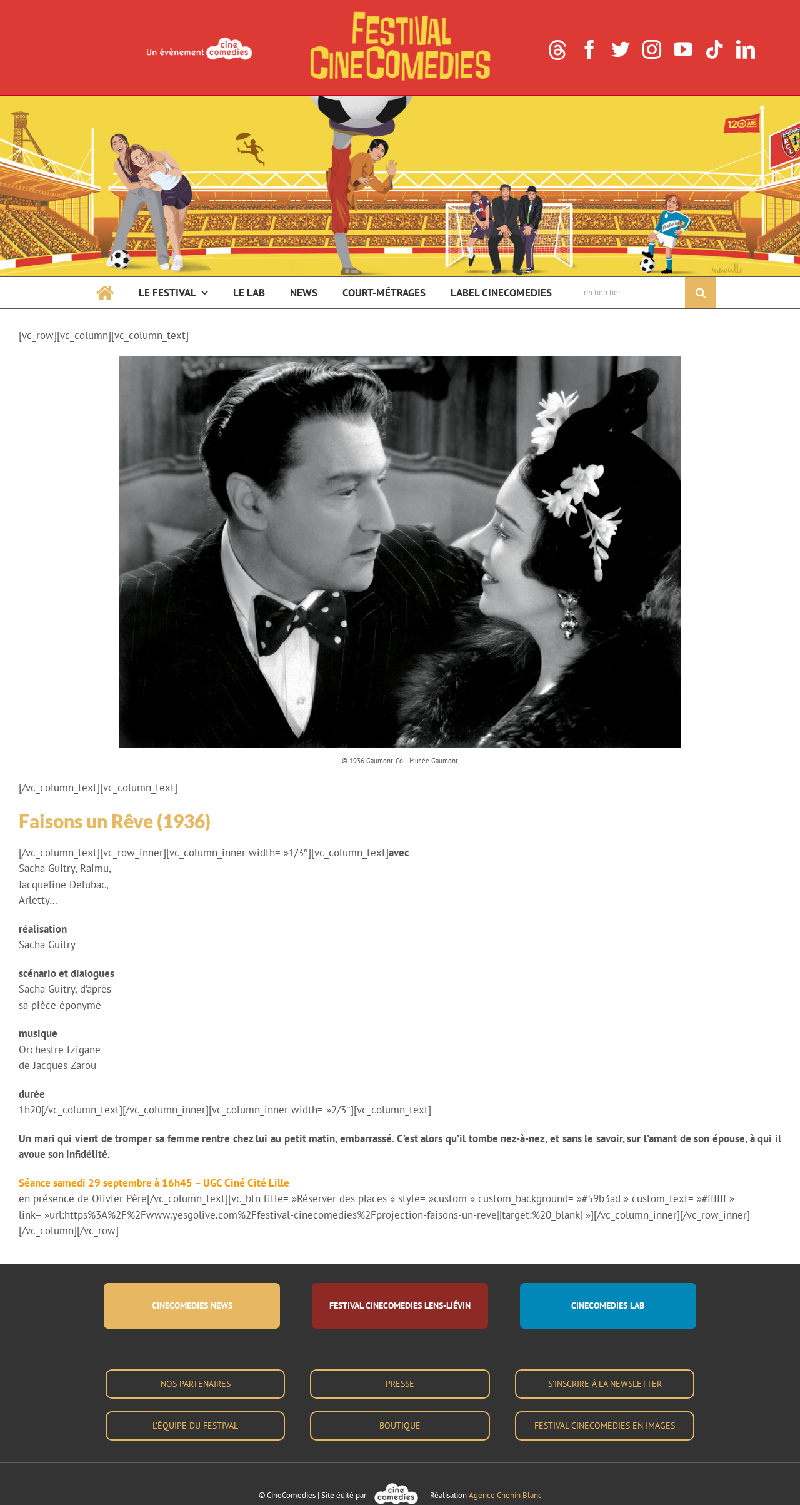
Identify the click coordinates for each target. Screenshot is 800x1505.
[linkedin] (745, 49)
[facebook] (589, 49)
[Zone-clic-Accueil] (400, 101)
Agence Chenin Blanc (505, 1495)
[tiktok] (714, 49)
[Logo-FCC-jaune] (400, 14)
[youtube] (683, 49)
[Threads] (558, 50)
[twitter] (620, 49)
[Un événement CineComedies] (199, 39)
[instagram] (651, 49)
